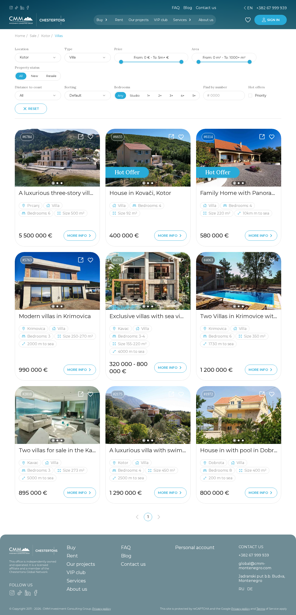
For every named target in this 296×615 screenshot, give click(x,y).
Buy (99, 20)
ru (210, 8)
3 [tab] (61, 183)
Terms (260, 608)
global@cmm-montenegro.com (255, 565)
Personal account (195, 547)
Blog (187, 8)
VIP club (161, 20)
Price (118, 49)
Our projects (138, 20)
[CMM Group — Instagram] (11, 8)
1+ (148, 95)
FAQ (176, 8)
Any (120, 95)
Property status (27, 68)
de (217, 8)
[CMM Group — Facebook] (28, 8)
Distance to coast (28, 87)
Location (21, 49)
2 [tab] (57, 183)
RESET (33, 109)
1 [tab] (53, 183)
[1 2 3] (57, 158)
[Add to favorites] (90, 137)
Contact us (133, 564)
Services (180, 20)
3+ (171, 95)
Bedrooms (122, 87)
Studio (135, 95)
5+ (194, 95)
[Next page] (159, 517)
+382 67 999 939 (271, 8)
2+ (160, 95)
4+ (182, 95)
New (34, 76)
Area (195, 49)
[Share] (81, 137)
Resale (51, 76)
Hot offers (256, 87)
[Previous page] (137, 517)
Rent (119, 20)
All (21, 76)
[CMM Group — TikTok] (16, 8)
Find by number (215, 87)
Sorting (70, 87)
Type (68, 49)
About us (206, 20)
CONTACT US (251, 547)
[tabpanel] (57, 158)
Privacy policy (101, 608)
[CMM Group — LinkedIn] (22, 8)
